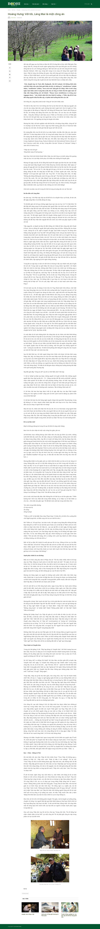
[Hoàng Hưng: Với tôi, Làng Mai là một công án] (50, 41)
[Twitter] (9, 71)
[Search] (91, 4)
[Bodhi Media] (14, 4)
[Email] (9, 81)
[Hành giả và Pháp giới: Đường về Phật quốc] (50, 907)
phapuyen (13, 17)
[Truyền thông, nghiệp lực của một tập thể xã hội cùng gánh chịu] (69, 907)
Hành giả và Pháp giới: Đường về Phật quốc (49, 915)
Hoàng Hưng (25, 893)
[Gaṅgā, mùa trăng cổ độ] (30, 907)
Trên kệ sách (35, 4)
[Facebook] (9, 68)
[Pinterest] (9, 77)
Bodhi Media (18, 926)
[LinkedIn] (9, 74)
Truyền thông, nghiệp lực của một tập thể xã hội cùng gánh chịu (69, 916)
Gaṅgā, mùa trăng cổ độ (28, 914)
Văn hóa (26, 4)
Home (9, 10)
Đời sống (45, 4)
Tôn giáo (18, 10)
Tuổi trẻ (53, 4)
